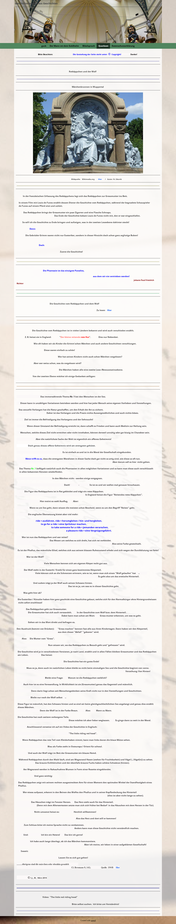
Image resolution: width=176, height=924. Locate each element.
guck (43, 45)
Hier (100, 179)
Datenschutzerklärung (123, 45)
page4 (93, 920)
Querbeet (103, 45)
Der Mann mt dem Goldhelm (64, 45)
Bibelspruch (88, 45)
